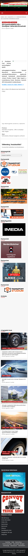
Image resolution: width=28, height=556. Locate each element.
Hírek (9, 22)
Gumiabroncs (16, 123)
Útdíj (12, 542)
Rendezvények (20, 348)
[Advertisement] (14, 45)
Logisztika (8, 375)
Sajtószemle (14, 22)
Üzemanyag (6, 545)
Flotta (4, 427)
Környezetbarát (9, 401)
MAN (15, 401)
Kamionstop (4, 524)
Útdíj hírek (4, 534)
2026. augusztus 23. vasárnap (8, 356)
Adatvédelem (21, 545)
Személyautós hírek (6, 530)
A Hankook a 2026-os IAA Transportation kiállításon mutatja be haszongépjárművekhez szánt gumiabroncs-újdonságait (14, 353)
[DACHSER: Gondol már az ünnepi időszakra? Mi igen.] (14, 368)
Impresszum (13, 545)
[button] (2, 12)
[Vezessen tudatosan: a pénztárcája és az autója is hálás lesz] (14, 446)
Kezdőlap (7, 542)
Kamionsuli (4, 526)
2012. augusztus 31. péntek (8, 28)
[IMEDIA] (14, 229)
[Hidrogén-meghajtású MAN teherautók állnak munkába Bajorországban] (14, 394)
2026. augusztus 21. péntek (8, 408)
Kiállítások (14, 348)
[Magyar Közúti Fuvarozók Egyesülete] (5, 171)
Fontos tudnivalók (7, 544)
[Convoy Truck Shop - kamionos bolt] (6, 180)
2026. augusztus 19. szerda (8, 460)
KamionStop (18, 542)
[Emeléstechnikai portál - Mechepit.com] (14, 196)
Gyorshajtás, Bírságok (18, 544)
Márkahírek (20, 401)
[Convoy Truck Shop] (12, 504)
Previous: (13, 129)
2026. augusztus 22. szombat (8, 382)
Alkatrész (4, 22)
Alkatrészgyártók (8, 123)
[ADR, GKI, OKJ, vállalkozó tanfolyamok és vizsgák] (10, 164)
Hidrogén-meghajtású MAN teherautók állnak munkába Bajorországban (14, 405)
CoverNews (19, 552)
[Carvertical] (14, 481)
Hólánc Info (4, 522)
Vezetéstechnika (6, 453)
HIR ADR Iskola (5, 518)
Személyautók (14, 451)
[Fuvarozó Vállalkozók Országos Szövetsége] (22, 171)
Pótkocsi (3, 528)
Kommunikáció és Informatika (16, 427)
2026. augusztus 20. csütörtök (8, 434)
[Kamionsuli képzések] (12, 213)
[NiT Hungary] (14, 171)
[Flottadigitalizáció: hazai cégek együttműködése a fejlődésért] (14, 420)
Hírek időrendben (5, 520)
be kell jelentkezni (19, 147)
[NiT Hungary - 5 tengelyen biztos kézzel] (14, 272)
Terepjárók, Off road (6, 532)
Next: (13, 135)
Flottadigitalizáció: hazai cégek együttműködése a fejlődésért (10, 431)
